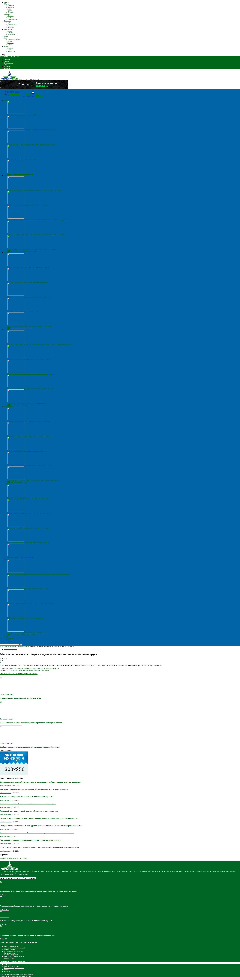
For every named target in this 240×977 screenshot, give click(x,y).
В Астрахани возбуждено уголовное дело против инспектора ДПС (29, 421)
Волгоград (14, 961)
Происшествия (8, 29)
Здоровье (10, 12)
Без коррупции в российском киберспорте (21, 557)
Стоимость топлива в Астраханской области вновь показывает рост (29, 205)
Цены (9, 22)
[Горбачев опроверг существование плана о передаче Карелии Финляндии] (16, 142)
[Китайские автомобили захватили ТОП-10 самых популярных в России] (16, 601)
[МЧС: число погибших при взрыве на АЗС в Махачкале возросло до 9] (16, 434)
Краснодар (21, 961)
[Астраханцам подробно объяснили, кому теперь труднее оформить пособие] (16, 247)
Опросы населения (10, 953)
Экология (11, 5)
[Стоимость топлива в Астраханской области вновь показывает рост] (16, 203)
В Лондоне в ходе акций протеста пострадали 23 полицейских (28, 282)
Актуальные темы (9, 949)
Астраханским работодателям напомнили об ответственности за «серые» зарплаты (34, 190)
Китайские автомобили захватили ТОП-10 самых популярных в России (31, 603)
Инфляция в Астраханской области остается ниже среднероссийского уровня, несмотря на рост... (39, 891)
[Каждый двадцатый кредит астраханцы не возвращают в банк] (16, 401)
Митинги (11, 16)
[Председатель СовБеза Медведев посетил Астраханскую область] (16, 265)
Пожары (10, 33)
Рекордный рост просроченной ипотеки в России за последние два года (31, 374)
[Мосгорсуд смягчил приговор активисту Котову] (16, 310)
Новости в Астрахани (11, 955)
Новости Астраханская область (14, 956)
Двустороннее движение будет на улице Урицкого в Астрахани (28, 588)
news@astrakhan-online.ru (20, 874)
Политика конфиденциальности (14, 968)
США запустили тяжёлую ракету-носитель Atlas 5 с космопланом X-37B (36, 668)
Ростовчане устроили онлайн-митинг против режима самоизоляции (29, 326)
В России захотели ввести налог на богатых (22, 159)
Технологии (11, 51)
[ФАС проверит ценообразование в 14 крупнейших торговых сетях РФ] (16, 387)
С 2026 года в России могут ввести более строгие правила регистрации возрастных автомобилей (39, 574)
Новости (6, 2)
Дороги (10, 44)
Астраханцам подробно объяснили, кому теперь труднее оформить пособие (32, 249)
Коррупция (11, 34)
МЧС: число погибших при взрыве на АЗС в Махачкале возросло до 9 (30, 436)
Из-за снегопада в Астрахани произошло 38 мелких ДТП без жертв (29, 465)
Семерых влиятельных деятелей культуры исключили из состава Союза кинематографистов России (41, 826)
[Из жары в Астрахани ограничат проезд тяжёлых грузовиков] (16, 631)
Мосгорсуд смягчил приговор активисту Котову (23, 311)
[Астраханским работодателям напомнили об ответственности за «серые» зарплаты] (16, 188)
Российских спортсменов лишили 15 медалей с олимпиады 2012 (28, 498)
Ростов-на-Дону (5, 961)
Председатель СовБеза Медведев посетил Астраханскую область (28, 267)
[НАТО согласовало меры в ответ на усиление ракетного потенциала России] (16, 128)
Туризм (10, 11)
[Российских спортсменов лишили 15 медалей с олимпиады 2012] (16, 497)
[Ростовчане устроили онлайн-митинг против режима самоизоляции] (16, 324)
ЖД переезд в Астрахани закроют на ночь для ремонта (25, 618)
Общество (7, 4)
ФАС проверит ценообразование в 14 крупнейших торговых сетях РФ (30, 388)
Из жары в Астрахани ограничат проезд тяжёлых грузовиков (27, 633)
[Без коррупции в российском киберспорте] (16, 555)
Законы (10, 17)
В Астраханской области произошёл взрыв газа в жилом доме (27, 451)
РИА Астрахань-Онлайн (8, 646)
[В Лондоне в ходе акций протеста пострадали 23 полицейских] (16, 280)
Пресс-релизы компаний (11, 946)
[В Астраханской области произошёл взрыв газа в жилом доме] (16, 449)
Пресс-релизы (8, 63)
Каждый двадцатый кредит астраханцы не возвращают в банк (27, 403)
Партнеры (7, 66)
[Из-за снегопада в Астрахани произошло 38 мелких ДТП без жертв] (16, 464)
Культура (10, 48)
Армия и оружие (13, 19)
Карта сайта (7, 964)
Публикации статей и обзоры (13, 951)
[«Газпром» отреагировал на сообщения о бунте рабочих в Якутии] (16, 295)
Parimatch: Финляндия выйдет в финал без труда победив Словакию (29, 513)
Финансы (11, 27)
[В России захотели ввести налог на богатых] (16, 157)
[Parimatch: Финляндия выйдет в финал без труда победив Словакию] (16, 511)
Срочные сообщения (22, 646)
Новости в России (9, 958)
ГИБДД (10, 41)
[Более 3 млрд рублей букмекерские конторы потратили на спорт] (16, 526)
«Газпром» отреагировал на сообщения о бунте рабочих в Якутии (29, 297)
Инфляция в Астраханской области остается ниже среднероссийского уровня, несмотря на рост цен (40, 344)
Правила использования (11, 966)
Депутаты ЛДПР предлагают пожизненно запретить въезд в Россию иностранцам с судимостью (38, 220)
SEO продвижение (27, 974)
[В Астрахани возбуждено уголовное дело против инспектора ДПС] (16, 420)
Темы (5, 65)
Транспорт (11, 7)
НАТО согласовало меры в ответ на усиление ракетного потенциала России (32, 129)
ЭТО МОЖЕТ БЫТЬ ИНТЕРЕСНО (12, 674)
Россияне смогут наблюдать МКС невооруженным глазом (30, 670)
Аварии (10, 31)
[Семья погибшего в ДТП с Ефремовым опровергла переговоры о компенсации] (16, 478)
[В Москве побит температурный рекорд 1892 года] (16, 113)
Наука (9, 49)
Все (9, 251)
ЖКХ (9, 9)
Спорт (6, 36)
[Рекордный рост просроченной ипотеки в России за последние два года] (16, 372)
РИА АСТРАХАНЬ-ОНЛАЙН (11, 974)
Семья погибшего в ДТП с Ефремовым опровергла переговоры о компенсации (33, 480)
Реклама (10, 26)
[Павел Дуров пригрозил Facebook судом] (16, 172)
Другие (6, 46)
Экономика (7, 21)
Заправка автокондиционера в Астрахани (13, 858)
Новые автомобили (14, 39)
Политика (7, 14)
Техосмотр (11, 43)
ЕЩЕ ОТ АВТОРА (31, 674)
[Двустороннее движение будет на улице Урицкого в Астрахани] (16, 587)
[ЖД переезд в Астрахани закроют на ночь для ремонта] (16, 616)
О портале (7, 59)
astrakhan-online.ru (5, 785)
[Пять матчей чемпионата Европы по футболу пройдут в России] (16, 541)
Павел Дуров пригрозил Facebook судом (20, 174)
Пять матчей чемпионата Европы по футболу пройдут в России (28, 542)
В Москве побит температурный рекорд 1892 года (24, 115)
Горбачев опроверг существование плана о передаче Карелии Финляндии (31, 144)
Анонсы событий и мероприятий (14, 948)
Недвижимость (12, 24)
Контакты (7, 68)
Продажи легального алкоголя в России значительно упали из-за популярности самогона (36, 234)
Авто (5, 38)
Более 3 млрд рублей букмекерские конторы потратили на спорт (28, 528)
